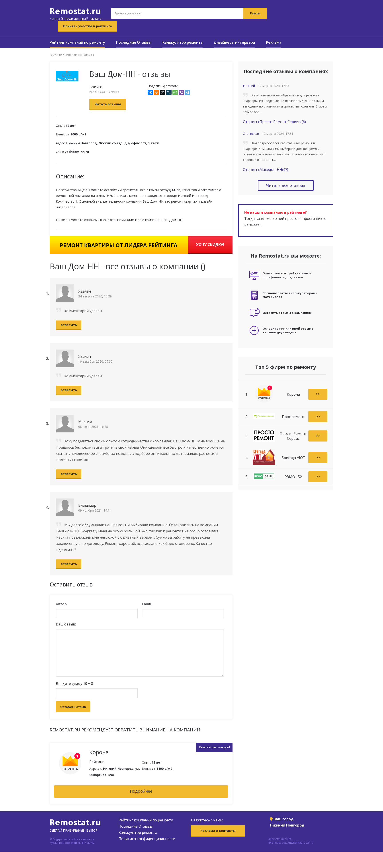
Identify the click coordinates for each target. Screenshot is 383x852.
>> (318, 393)
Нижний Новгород (287, 825)
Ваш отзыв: (66, 624)
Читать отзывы (107, 104)
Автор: (61, 604)
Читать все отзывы (285, 185)
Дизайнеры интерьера (234, 42)
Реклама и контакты (218, 831)
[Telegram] (187, 92)
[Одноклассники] (156, 92)
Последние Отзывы (133, 42)
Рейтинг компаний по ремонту (77, 42)
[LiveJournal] (169, 92)
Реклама (273, 42)
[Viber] (181, 92)
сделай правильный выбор (76, 13)
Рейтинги (56, 55)
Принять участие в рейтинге (87, 26)
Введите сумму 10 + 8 (74, 683)
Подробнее (141, 791)
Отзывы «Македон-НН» (265, 169)
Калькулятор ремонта (182, 42)
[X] (162, 92)
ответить (69, 325)
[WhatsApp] (175, 92)
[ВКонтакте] (150, 92)
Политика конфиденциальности (147, 838)
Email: (146, 604)
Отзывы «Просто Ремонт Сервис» (274, 121)
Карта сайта (305, 842)
